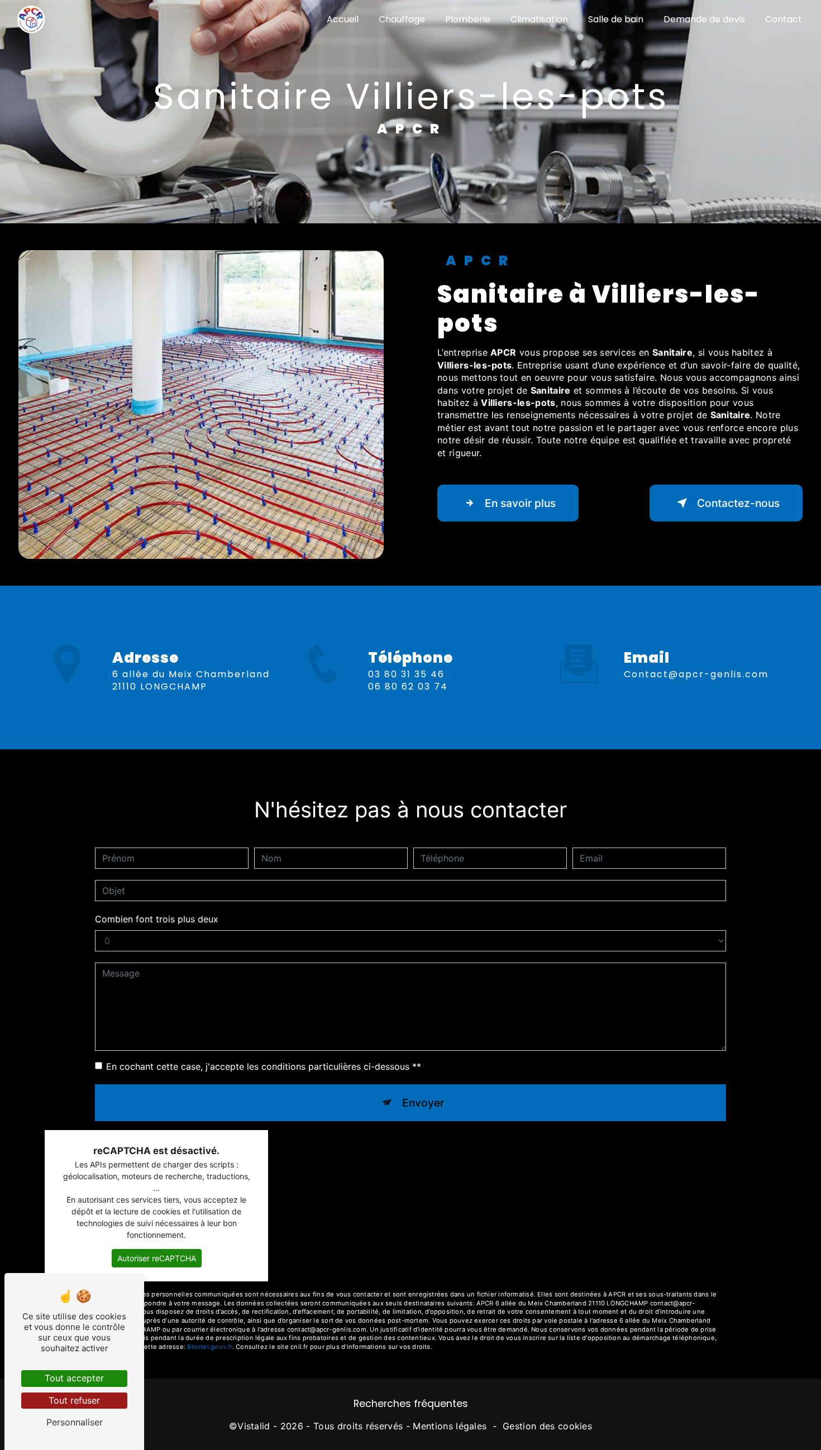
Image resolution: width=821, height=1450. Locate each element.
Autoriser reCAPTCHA (156, 1258)
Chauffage (402, 19)
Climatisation (539, 19)
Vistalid (253, 1426)
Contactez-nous (738, 503)
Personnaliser (74, 1422)
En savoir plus (520, 503)
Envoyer (423, 1102)
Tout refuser (74, 1400)
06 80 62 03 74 (408, 686)
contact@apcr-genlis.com (696, 674)
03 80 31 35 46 (406, 674)
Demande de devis (704, 19)
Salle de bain (615, 19)
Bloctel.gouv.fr (209, 1347)
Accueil (343, 19)
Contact (783, 19)
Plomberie (467, 19)
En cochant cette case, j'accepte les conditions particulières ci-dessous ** (263, 1066)
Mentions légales (449, 1426)
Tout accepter (74, 1378)
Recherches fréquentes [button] (411, 1403)
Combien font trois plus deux (156, 919)
